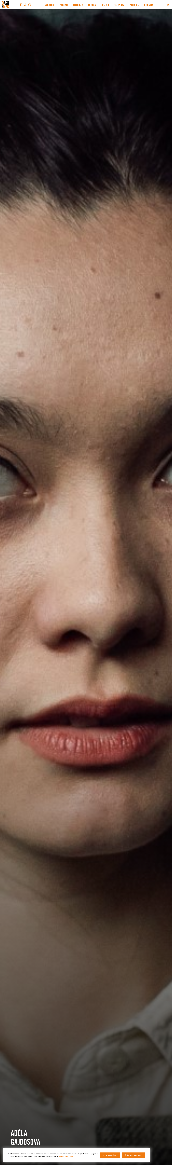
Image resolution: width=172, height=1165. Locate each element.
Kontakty (148, 4)
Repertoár (78, 4)
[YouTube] (25, 5)
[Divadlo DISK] (5, 4)
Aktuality (49, 4)
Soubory (92, 4)
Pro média (134, 4)
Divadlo (105, 4)
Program (64, 4)
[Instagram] (29, 5)
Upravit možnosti (65, 1156)
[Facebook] (21, 5)
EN (168, 4)
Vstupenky (119, 4)
